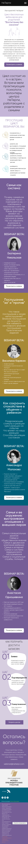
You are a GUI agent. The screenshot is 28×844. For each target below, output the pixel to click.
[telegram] (8, 798)
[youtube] (5, 798)
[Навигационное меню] (25, 3)
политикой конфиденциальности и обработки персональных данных (6, 839)
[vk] (3, 798)
